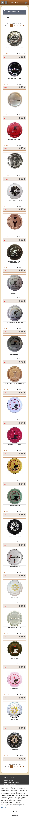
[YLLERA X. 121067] (14, 679)
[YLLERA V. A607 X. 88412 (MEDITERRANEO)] (14, 252)
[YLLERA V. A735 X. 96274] (14, 405)
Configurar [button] (15, 811)
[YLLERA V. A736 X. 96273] (14, 435)
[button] (14, 2)
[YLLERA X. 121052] (14, 649)
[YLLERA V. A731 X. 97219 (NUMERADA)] (14, 374)
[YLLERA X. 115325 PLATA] (14, 618)
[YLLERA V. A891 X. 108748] (14, 527)
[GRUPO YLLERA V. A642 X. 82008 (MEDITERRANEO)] (14, 344)
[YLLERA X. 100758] (14, 588)
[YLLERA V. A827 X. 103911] (14, 466)
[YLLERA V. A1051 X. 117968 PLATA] (14, 160)
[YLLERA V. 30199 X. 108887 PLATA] (14, 38)
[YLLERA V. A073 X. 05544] (14, 99)
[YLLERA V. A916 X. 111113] (14, 557)
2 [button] (14, 26)
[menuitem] (10, 778)
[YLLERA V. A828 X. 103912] (14, 496)
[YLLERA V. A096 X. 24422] (14, 130)
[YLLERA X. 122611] (14, 740)
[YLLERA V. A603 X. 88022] (14, 222)
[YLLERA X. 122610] (14, 710)
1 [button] (11, 26)
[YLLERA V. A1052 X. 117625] (14, 191)
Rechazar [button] (15, 815)
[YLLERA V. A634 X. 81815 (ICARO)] (14, 313)
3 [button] (17, 26)
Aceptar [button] (15, 820)
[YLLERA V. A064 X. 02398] (14, 69)
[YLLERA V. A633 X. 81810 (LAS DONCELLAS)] (14, 283)
